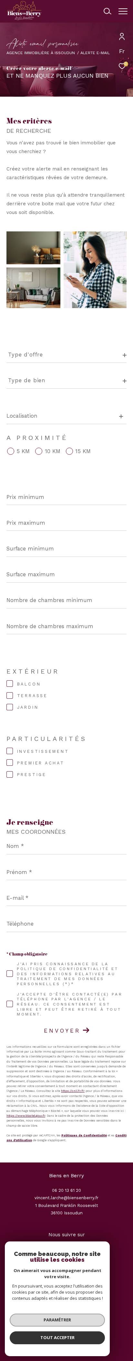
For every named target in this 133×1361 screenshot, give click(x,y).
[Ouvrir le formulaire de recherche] (107, 11)
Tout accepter (57, 1337)
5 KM (23, 451)
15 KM (83, 451)
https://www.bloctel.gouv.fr (25, 1115)
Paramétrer (57, 1320)
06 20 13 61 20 (66, 1190)
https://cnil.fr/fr (73, 1091)
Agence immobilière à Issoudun (40, 52)
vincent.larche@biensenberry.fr (66, 1197)
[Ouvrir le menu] (123, 11)
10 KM (52, 451)
